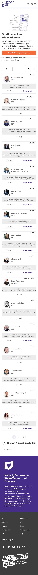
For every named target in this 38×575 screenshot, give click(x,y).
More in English (7, 540)
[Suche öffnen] (28, 4)
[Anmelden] (32, 4)
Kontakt (22, 526)
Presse (4, 526)
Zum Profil (10, 91)
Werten (14, 506)
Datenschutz (24, 530)
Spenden (5, 522)
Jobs (21, 522)
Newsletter (24, 518)
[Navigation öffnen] (35, 4)
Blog (3, 518)
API (3, 534)
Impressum (6, 530)
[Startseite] (8, 4)
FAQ (21, 534)
